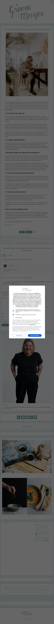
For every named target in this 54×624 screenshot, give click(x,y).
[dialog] (27, 312)
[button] (27, 318)
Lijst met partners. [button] (32, 324)
